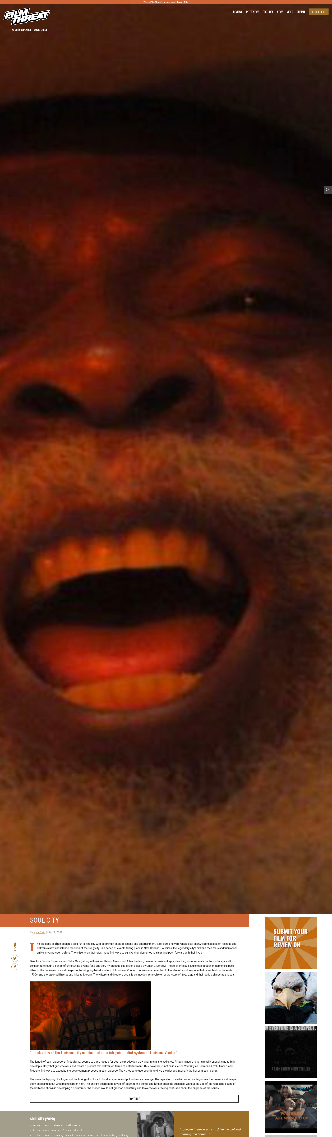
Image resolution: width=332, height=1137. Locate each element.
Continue (134, 1099)
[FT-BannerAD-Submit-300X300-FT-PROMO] (291, 919)
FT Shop (318, 11)
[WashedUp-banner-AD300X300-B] (291, 1082)
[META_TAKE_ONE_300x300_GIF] (291, 1028)
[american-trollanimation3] (291, 973)
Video (290, 11)
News (280, 11)
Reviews (238, 11)
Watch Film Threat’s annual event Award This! (166, 2)
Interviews (252, 11)
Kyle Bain (39, 932)
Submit (301, 11)
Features (268, 11)
